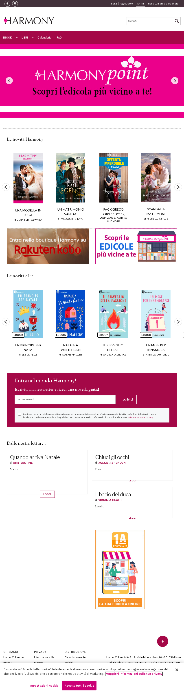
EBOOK (7, 37)
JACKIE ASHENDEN (112, 463)
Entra (140, 3)
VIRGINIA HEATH (110, 500)
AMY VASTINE (23, 463)
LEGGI (47, 494)
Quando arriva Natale (35, 457)
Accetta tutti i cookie (79, 685)
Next (178, 187)
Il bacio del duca (113, 494)
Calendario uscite (75, 657)
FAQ (59, 37)
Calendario (44, 37)
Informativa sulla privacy (140, 417)
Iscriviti (127, 399)
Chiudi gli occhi (112, 457)
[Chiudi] (177, 670)
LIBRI (25, 37)
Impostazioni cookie (43, 685)
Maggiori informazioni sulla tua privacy (134, 673)
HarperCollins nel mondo (13, 659)
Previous (5, 187)
